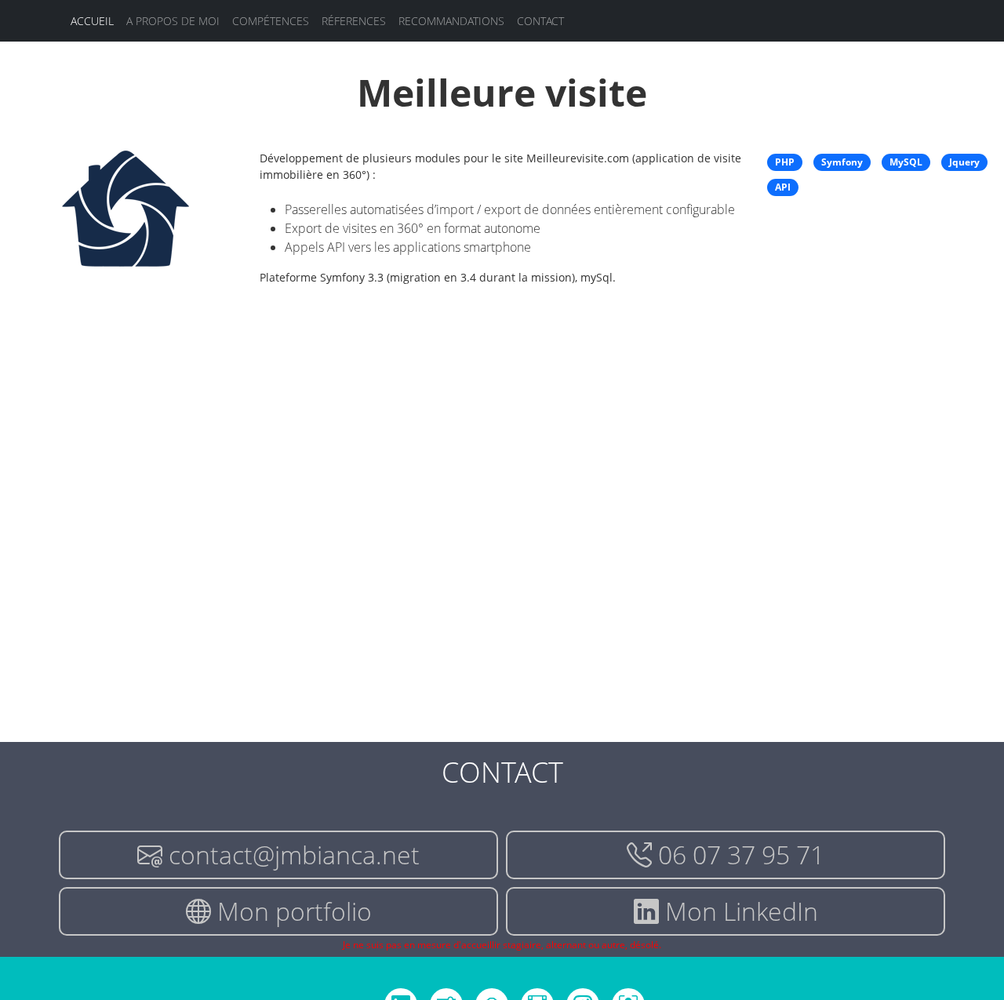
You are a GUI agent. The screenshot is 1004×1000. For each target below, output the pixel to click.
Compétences (270, 20)
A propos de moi (173, 20)
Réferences (354, 20)
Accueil (92, 20)
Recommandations (451, 20)
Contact (540, 20)
